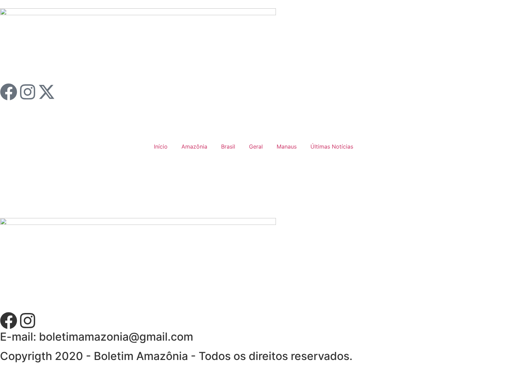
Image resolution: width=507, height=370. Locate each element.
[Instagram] (27, 92)
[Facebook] (8, 92)
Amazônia (194, 146)
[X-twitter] (46, 92)
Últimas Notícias (331, 146)
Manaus (287, 146)
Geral (256, 146)
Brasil (228, 146)
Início (161, 146)
